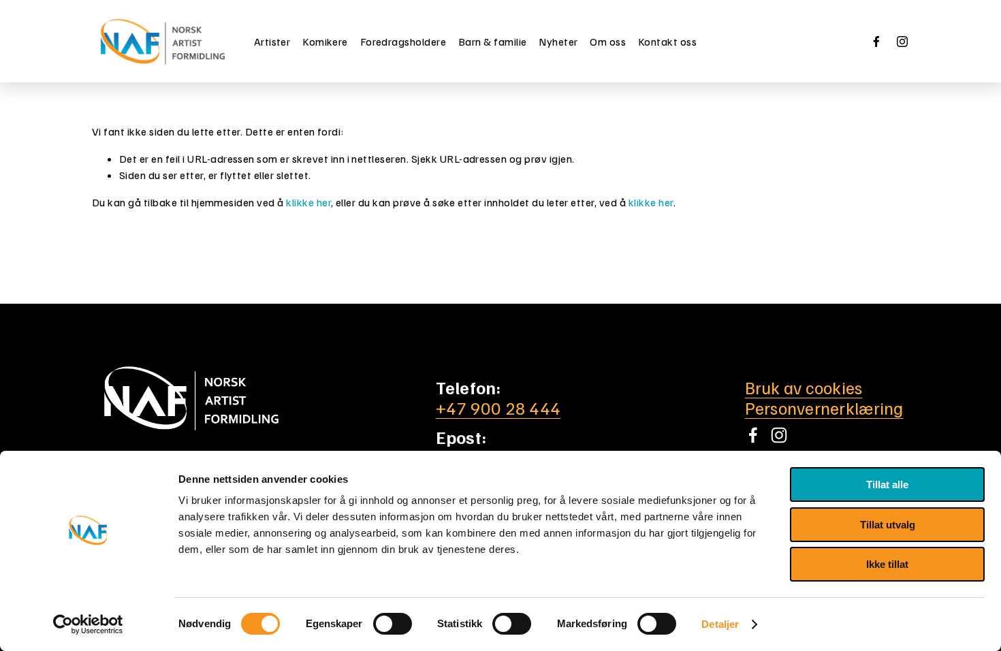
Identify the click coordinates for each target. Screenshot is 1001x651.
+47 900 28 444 (498, 408)
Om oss (608, 41)
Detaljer (720, 624)
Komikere (325, 41)
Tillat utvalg (887, 524)
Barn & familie (492, 41)
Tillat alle (887, 484)
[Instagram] (902, 41)
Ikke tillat (887, 564)
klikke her (308, 202)
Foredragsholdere (403, 41)
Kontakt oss (667, 41)
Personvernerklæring (824, 408)
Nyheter (558, 41)
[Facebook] (876, 41)
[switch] (392, 624)
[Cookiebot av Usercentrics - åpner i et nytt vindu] (88, 624)
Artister (272, 41)
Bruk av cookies (804, 387)
